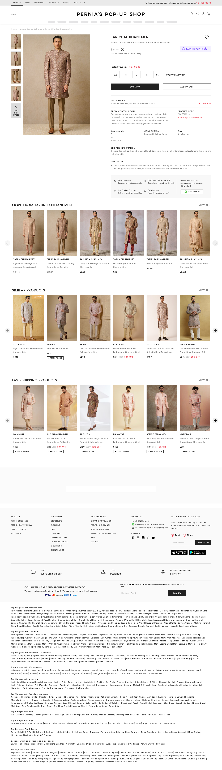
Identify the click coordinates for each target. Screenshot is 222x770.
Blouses (87, 673)
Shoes (72, 703)
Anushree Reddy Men (44, 641)
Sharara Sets (104, 670)
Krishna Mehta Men (122, 638)
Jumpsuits (43, 673)
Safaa (64, 626)
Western (162, 685)
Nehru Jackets (58, 723)
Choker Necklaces (34, 703)
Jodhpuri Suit (32, 685)
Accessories (102, 685)
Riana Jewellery (57, 658)
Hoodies (129, 682)
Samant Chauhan (19, 623)
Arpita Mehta (170, 623)
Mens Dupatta (78, 685)
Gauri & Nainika (81, 613)
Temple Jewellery (96, 700)
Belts (88, 703)
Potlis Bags (104, 703)
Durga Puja (111, 744)
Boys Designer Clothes (21, 723)
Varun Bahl (130, 620)
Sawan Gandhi (185, 623)
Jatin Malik (27, 641)
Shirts (39, 682)
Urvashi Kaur (177, 626)
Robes (137, 682)
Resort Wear (193, 670)
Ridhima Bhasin (131, 617)
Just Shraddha (18, 658)
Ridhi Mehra (29, 613)
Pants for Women (178, 670)
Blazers (162, 682)
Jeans (198, 682)
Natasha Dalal (30, 611)
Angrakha (53, 685)
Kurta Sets (37, 670)
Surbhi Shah (34, 623)
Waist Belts (145, 703)
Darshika (95, 638)
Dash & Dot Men (25, 634)
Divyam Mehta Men (88, 634)
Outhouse (119, 655)
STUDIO (66, 2)
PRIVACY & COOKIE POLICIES (103, 533)
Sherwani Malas (131, 685)
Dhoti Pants (162, 670)
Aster (148, 655)
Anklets (162, 697)
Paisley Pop (59, 661)
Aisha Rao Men (101, 641)
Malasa (27, 626)
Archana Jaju (53, 626)
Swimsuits (55, 673)
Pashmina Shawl (79, 706)
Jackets (33, 673)
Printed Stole (115, 706)
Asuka (196, 634)
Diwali (14, 744)
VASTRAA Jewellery (135, 655)
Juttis (94, 703)
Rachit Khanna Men (64, 641)
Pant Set (46, 688)
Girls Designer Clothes (21, 715)
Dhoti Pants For (132, 715)
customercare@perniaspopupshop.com (151, 527)
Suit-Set (171, 682)
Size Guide (134, 66)
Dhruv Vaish (40, 634)
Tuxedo (43, 685)
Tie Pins (100, 682)
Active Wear (57, 688)
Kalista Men (165, 641)
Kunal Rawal (17, 638)
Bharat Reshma (82, 638)
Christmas (123, 744)
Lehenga (38, 715)
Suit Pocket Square (114, 682)
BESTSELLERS (56, 521)
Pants (70, 682)
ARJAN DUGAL (115, 641)
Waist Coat (89, 682)
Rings (51, 697)
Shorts (145, 682)
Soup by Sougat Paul (122, 623)
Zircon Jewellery (61, 700)
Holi (21, 744)
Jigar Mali (94, 626)
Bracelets (43, 697)
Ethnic (153, 685)
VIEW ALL (204, 205)
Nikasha (119, 620)
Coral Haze (168, 658)
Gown (94, 670)
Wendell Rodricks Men (21, 647)
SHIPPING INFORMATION (101, 521)
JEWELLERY (39, 2)
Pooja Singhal (45, 611)
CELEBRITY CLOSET (59, 537)
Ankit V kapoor (70, 634)
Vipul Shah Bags (183, 658)
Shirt (119, 723)
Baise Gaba (16, 613)
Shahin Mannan (162, 626)
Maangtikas (93, 697)
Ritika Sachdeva (88, 661)
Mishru (156, 613)
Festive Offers (155, 673)
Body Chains (140, 697)
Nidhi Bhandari (133, 658)
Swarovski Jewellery (42, 700)
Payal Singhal (50, 620)
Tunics (130, 670)
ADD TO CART (187, 86)
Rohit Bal (156, 617)
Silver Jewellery (133, 700)
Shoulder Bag (38, 706)
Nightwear (77, 673)
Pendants (189, 697)
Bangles (59, 697)
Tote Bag (26, 706)
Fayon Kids (16, 732)
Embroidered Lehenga (53, 715)
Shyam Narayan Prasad (70, 623)
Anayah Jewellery (75, 658)
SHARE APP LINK (203, 542)
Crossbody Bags (184, 703)
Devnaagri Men (140, 638)
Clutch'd (109, 655)
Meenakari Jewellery (21, 700)
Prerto (100, 661)
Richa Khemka (75, 626)
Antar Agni (71, 611)
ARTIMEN (79, 641)
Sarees (46, 670)
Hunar (155, 655)
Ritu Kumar (145, 617)
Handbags (126, 703)
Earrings (26, 697)
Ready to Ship (140, 673)
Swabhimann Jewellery (187, 655)
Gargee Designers (149, 641)
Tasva (14, 634)
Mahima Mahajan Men (21, 644)
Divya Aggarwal (49, 623)
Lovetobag (91, 658)
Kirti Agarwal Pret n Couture (24, 735)
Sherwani (48, 682)
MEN (27, 2)
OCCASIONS (56, 546)
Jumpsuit (91, 685)
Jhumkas (184, 700)
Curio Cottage (18, 655)
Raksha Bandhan (56, 744)
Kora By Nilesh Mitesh (112, 647)
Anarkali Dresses (106, 715)
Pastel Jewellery (78, 700)
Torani (206, 623)
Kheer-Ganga (40, 638)
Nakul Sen (165, 613)
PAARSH (51, 644)
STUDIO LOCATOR (18, 529)
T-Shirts (153, 682)
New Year (160, 744)
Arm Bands (152, 697)
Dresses (85, 670)
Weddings (134, 744)
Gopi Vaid (139, 623)
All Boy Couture (194, 732)
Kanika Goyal (89, 623)
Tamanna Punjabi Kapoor (141, 626)
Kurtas (57, 682)
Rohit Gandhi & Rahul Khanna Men (142, 644)
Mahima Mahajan (143, 613)
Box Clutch (64, 706)
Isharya (30, 655)
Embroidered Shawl (98, 706)
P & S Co (27, 732)
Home (14, 29)
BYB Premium (46, 735)
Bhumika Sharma (194, 620)
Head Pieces (126, 697)
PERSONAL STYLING (59, 542)
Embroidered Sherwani (89, 723)
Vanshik (127, 634)
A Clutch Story (118, 658)
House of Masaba (153, 623)
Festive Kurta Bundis (191, 685)
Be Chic (157, 658)
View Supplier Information (190, 117)
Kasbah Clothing (180, 641)
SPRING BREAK (200, 644)
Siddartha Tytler (18, 620)
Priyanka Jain (104, 623)
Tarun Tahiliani (35, 620)
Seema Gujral (198, 617)
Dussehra (81, 744)
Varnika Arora (69, 655)
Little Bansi (38, 732)
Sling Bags (169, 703)
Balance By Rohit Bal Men (45, 647)
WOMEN (17, 2)
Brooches (84, 688)
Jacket (104, 723)
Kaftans (122, 670)
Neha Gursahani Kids (151, 732)
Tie (77, 688)
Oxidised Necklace (54, 703)
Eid (45, 744)
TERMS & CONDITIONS (100, 529)
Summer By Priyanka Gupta (194, 611)
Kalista (110, 613)
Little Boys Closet (80, 732)
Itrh (85, 626)
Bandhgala (65, 685)
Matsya (197, 623)
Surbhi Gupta (39, 626)
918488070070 (203, 3)
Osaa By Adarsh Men (169, 611)
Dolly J (119, 611)
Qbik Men (15, 641)
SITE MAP (95, 542)
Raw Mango (17, 611)
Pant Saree (127, 673)
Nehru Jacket (28, 682)
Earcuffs (114, 697)
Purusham (68, 638)
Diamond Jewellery (115, 700)
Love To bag (83, 655)
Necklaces (16, 697)
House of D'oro (34, 658)
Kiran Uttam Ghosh (124, 613)
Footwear (69, 688)
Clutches (115, 703)
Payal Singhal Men (65, 644)
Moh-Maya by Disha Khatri (48, 655)
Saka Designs (178, 732)
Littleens (167, 732)
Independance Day (33, 744)
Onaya (69, 613)
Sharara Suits (72, 715)
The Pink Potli (97, 655)
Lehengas (15, 670)
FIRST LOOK (79, 2)
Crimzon (109, 661)
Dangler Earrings (170, 700)
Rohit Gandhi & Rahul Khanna (176, 617)
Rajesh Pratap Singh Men (110, 634)
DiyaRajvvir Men (131, 641)
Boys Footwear (150, 723)
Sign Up (177, 593)
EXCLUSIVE (55, 525)
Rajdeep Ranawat (78, 617)
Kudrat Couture (197, 641)
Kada (65, 703)
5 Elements (147, 658)
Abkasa (88, 641)
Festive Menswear (31, 688)
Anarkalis (26, 670)
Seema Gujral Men (168, 644)
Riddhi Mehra (116, 617)
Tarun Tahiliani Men (129, 37)
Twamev (28, 638)
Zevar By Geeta (166, 655)
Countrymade (54, 634)
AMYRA (196, 658)
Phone (190, 535)
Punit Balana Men (157, 638)
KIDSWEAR (54, 2)
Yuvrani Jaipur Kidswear (113, 732)
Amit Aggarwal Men (176, 638)
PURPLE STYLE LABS (19, 521)
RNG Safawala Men (115, 644)
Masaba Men (40, 644)
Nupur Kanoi (177, 613)
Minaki (45, 658)
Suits (64, 682)
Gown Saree (114, 673)
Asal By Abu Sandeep (104, 611)
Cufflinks (144, 685)
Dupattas (66, 673)
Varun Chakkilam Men (89, 647)
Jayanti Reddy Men (68, 647)
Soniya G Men (185, 644)
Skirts (25, 673)
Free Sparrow (132, 732)
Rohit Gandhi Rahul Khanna (86, 620)
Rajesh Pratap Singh (98, 617)
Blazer (112, 723)
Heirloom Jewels (175, 697)
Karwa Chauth (148, 744)
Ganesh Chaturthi (95, 744)
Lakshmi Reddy (63, 732)
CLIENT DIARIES (57, 550)
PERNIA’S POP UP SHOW (21, 525)
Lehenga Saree (99, 673)
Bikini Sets (16, 673)
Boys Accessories (167, 723)
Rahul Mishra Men (96, 644)
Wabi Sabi (186, 634)
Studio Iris (122, 626)
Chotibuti (49, 732)
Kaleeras (105, 697)
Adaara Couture (108, 626)
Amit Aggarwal (156, 620)
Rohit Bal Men (173, 634)
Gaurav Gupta (65, 620)
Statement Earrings (151, 700)
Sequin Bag (52, 706)
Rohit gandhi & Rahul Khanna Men (149, 634)
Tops (114, 670)
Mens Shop (16, 688)
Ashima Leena (107, 620)
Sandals (80, 703)
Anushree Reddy (85, 611)
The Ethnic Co (55, 638)
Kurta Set (84, 715)
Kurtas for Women (60, 670)
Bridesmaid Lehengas (145, 670)
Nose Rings (81, 697)
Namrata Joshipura (174, 620)
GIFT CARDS (56, 533)
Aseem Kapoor (191, 626)
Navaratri (70, 744)
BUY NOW (135, 86)
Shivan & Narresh (56, 613)
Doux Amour (103, 658)
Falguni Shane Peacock (135, 611)
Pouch (135, 703)
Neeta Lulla (142, 620)
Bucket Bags (199, 703)
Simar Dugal (17, 626)
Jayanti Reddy (98, 613)
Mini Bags (15, 706)
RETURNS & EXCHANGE (100, 525)
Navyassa (94, 732)
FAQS (93, 537)
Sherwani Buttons (185, 682)
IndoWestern (174, 685)
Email (177, 535)
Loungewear (116, 685)
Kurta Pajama (17, 685)
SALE (53, 529)
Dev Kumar (106, 638)
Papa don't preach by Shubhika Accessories (31, 661)
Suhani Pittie (73, 661)
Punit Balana (63, 617)
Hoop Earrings (18, 703)
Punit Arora (80, 644)
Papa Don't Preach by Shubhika (26, 617)
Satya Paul (59, 611)
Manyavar (42, 613)
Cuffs (34, 697)
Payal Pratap (48, 617)
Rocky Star (153, 611)
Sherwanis (75, 670)
